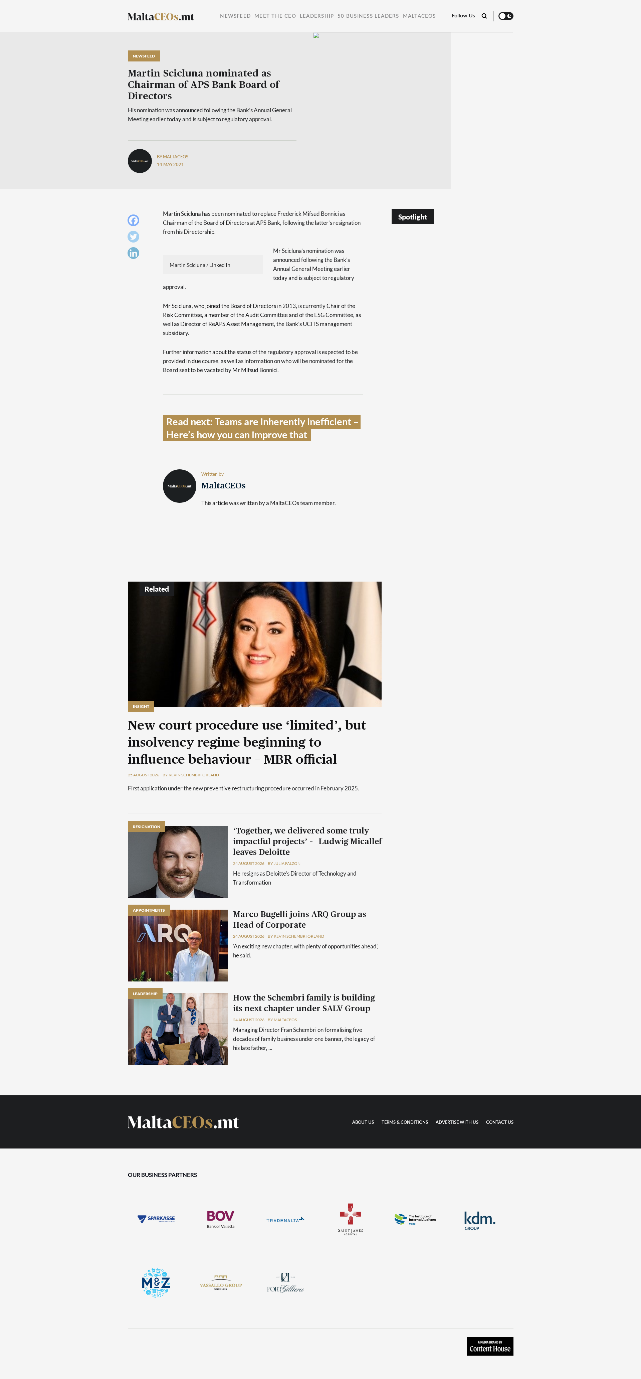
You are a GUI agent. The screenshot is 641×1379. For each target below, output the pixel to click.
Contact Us (499, 1122)
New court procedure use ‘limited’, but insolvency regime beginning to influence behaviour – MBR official (247, 743)
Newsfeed (235, 16)
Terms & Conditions (405, 1122)
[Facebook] (135, 221)
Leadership (317, 16)
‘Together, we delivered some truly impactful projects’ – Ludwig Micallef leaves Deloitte (307, 842)
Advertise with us (457, 1122)
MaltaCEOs (419, 16)
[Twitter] (135, 238)
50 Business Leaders (368, 16)
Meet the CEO (275, 16)
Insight (141, 706)
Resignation (146, 826)
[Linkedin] (135, 254)
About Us (363, 1122)
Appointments (149, 910)
